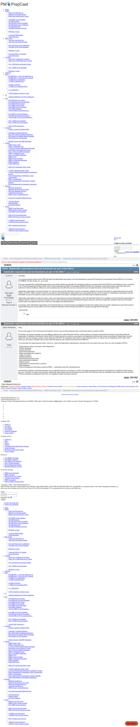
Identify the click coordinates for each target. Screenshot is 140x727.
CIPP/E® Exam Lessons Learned (18, 230)
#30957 (136, 272)
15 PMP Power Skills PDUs (16, 79)
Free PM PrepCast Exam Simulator (19, 102)
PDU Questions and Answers (17, 225)
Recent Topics (14, 243)
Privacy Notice (9, 433)
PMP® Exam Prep (10, 480)
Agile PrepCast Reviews (15, 193)
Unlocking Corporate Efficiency (18, 133)
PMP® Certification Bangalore (17, 160)
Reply (132, 320)
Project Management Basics (13, 465)
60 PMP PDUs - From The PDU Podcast (20, 78)
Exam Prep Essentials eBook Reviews (19, 198)
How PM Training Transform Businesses (20, 134)
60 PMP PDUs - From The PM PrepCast (20, 76)
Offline (9, 295)
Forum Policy (25, 243)
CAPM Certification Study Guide (18, 170)
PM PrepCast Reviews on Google (18, 189)
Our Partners (8, 429)
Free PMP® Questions (11, 459)
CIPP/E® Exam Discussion (16, 229)
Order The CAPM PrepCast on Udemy (20, 61)
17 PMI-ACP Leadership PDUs (18, 86)
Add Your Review (13, 201)
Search (34, 243)
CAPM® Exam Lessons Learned (18, 222)
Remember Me (120, 253)
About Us (7, 424)
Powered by (65, 394)
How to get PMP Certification (17, 155)
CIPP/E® (8, 73)
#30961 (136, 323)
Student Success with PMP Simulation (19, 141)
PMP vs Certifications (14, 179)
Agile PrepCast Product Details (17, 42)
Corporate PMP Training (15, 35)
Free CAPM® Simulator (12, 463)
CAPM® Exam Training (12, 478)
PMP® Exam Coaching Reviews (18, 194)
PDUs (7, 74)
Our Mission (8, 428)
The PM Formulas (13, 21)
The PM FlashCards (14, 26)
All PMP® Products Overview (17, 28)
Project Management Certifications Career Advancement (25, 672)
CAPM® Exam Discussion (16, 220)
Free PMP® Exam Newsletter (17, 107)
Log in (3, 499)
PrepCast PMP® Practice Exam (14, 481)
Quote (136, 320)
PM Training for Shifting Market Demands (21, 136)
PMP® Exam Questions (15, 158)
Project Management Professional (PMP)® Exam (26, 258)
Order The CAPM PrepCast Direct (18, 59)
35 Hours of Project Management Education (21, 148)
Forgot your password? (11, 503)
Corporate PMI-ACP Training (17, 54)
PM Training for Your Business (17, 138)
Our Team (8, 426)
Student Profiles (13, 203)
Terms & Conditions (11, 431)
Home (7, 9)
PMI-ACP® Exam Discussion (17, 215)
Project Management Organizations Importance (22, 184)
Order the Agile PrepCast (16, 40)
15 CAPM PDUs (13, 90)
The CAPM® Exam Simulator (17, 67)
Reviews (7, 186)
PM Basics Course (14, 31)
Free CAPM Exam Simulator (17, 121)
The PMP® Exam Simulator (16, 19)
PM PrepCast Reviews (15, 188)
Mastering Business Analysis (13, 466)
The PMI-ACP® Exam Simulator (18, 47)
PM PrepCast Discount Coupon (14, 450)
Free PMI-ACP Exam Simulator (18, 114)
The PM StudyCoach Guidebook (18, 25)
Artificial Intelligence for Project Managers (21, 97)
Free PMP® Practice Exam (16, 103)
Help (6, 441)
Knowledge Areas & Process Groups (19, 150)
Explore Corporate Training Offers (18, 129)
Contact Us (8, 439)
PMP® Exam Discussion (15, 208)
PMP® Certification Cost (16, 146)
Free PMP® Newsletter (12, 458)
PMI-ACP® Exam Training (13, 476)
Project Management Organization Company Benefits (24, 676)
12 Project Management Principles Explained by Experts (25, 670)
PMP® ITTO (12, 157)
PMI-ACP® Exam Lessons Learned (19, 217)
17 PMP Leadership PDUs (16, 81)
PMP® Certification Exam (16, 153)
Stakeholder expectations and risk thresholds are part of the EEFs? (85, 258)
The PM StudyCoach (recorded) (18, 23)
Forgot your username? (132, 252)
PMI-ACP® (8, 38)
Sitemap (7, 444)
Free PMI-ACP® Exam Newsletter (19, 115)
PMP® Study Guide (14, 145)
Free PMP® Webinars (15, 109)
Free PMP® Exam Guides (16, 105)
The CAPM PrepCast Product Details (19, 64)
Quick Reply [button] (126, 320)
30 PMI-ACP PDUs (14, 85)
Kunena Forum (73, 394)
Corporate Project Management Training (17, 446)
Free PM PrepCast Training (16, 100)
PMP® (7, 11)
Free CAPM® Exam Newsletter (18, 122)
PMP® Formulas (13, 162)
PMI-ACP (58, 401)
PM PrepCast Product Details (17, 14)
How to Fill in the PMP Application (19, 152)
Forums (4, 243)
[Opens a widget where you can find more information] (131, 723)
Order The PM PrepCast (15, 13)
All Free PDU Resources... (16, 126)
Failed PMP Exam (13, 164)
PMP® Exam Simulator (12, 473)
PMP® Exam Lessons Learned (17, 210)
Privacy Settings (9, 451)
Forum (7, 206)
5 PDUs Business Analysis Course (18, 93)
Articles (7, 143)
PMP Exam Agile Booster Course (18, 16)
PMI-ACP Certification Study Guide (19, 167)
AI (6, 95)
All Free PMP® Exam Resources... (19, 110)
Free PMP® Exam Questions (17, 212)
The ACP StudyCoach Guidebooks (19, 45)
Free (6, 98)
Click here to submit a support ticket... (55, 262)
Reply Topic (7, 265)
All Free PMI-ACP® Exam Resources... (20, 117)
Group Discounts (13, 37)
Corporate (8, 128)
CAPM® (8, 57)
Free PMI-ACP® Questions (13, 461)
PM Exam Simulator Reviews (17, 191)
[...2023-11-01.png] (24, 314)
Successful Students (14, 205)
